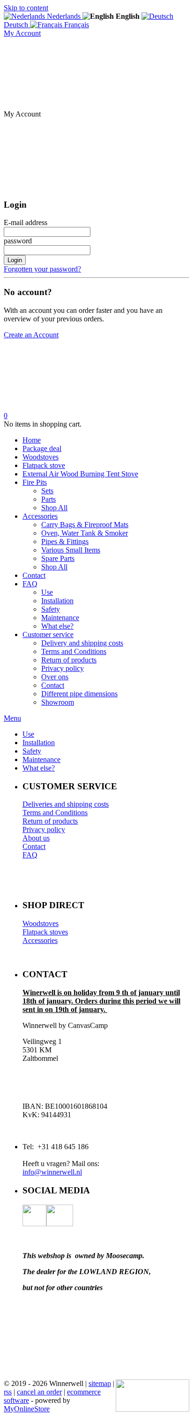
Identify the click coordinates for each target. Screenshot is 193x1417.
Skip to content (26, 8)
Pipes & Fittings (65, 541)
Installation (57, 601)
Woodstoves (40, 457)
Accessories (40, 516)
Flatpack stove (43, 465)
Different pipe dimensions (79, 694)
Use (47, 592)
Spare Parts (57, 558)
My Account (22, 33)
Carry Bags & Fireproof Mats (84, 525)
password (18, 241)
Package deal (41, 448)
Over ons (54, 677)
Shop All (54, 508)
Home (31, 440)
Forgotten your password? (42, 269)
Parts (48, 499)
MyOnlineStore (27, 1409)
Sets (47, 491)
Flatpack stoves (45, 932)
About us (36, 838)
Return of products (68, 660)
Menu (12, 718)
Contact (33, 575)
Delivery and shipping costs (82, 643)
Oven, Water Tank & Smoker (84, 533)
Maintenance (60, 618)
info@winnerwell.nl (52, 1172)
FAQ (29, 584)
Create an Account (31, 335)
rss (8, 1392)
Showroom (57, 702)
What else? (57, 626)
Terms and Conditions (73, 651)
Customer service (48, 634)
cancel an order (39, 1392)
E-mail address (25, 222)
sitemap (100, 1383)
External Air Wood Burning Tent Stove (80, 474)
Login (14, 260)
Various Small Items (70, 550)
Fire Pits (34, 482)
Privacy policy (62, 668)
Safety (50, 609)
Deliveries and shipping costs (65, 804)
